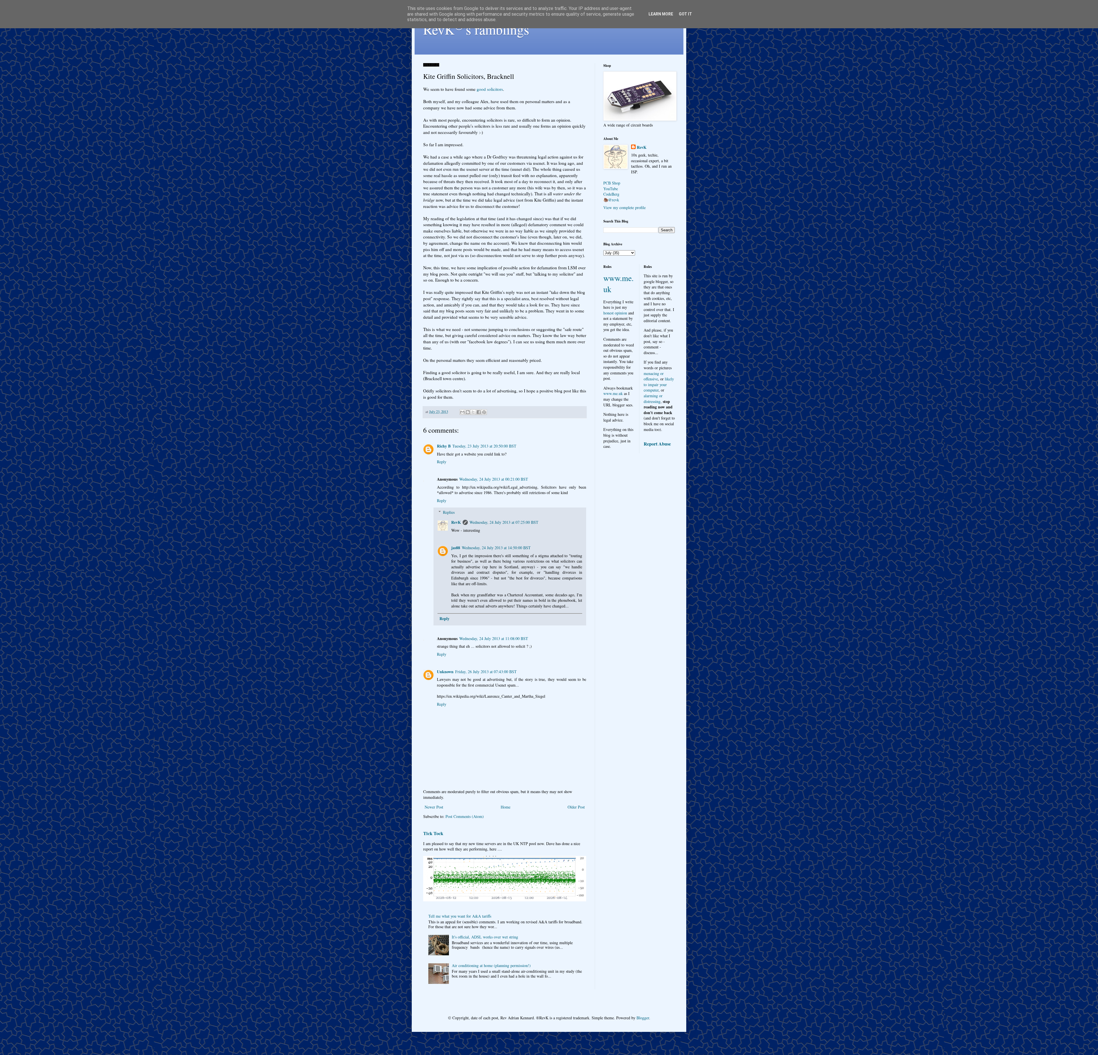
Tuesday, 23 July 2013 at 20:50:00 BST (484, 446)
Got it (685, 14)
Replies (449, 512)
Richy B (444, 446)
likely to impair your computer (659, 384)
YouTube (610, 188)
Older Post (576, 807)
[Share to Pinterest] (484, 412)
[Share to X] (473, 412)
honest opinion (615, 313)
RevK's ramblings (476, 29)
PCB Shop (611, 183)
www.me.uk (613, 393)
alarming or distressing (653, 398)
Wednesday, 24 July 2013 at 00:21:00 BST (493, 479)
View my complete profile (624, 207)
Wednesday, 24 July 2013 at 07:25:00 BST (504, 522)
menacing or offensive (654, 376)
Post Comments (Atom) (464, 816)
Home (505, 807)
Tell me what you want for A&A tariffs (459, 916)
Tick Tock (433, 833)
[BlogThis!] (468, 412)
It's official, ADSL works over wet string (485, 937)
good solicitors (490, 89)
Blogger (642, 1017)
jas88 (455, 548)
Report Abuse (657, 443)
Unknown (445, 672)
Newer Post (434, 807)
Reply (441, 461)
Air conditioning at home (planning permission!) (491, 965)
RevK (456, 522)
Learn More (661, 14)
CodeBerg (611, 194)
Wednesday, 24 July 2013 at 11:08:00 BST (493, 638)
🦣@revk (611, 199)
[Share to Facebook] (479, 412)
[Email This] (462, 412)
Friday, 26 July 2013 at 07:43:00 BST (486, 671)
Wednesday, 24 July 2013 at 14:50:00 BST (496, 547)
